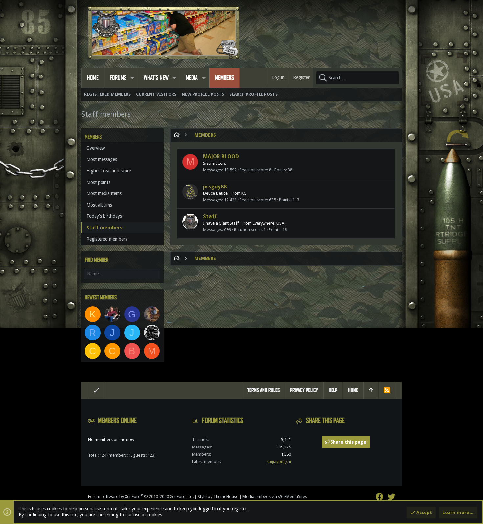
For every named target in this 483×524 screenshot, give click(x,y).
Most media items (104, 193)
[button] (132, 78)
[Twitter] (391, 497)
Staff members (104, 227)
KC (244, 193)
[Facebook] (379, 497)
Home (353, 390)
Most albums (99, 204)
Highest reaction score (108, 170)
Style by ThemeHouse (218, 496)
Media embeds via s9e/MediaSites (274, 496)
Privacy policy (304, 390)
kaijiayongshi (279, 461)
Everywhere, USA (268, 223)
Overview (95, 148)
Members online (117, 420)
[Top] (371, 390)
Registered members (106, 239)
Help (333, 390)
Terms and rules (263, 390)
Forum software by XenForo (141, 496)
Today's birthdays (104, 216)
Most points (98, 182)
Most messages (101, 159)
